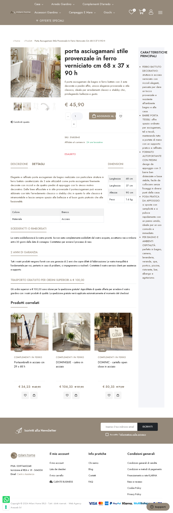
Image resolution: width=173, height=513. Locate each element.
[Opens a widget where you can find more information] (158, 507)
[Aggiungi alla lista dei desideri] (120, 116)
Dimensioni (115, 164)
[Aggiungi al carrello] (34, 395)
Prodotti (29, 40)
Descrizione (19, 164)
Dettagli (38, 164)
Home (17, 40)
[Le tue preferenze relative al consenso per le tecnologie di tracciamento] (6, 507)
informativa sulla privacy (133, 434)
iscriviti (147, 426)
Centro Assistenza (25, 474)
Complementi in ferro (28, 357)
